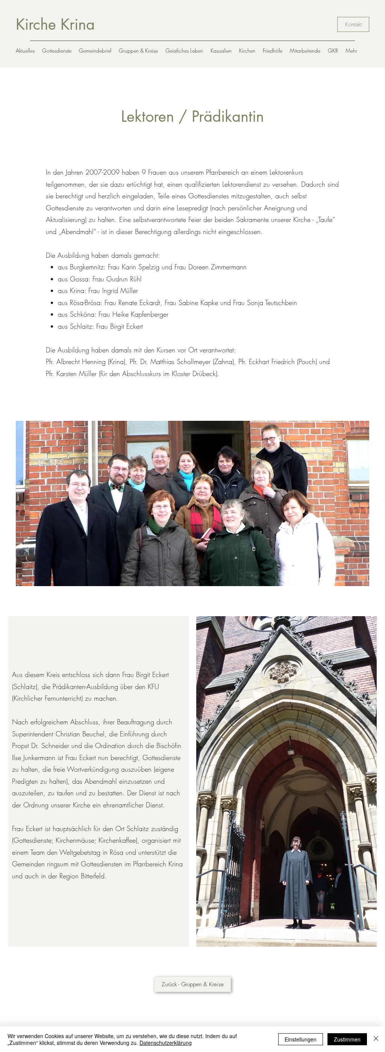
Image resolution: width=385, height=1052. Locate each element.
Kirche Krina (55, 24)
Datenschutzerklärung (165, 1042)
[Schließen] (375, 1039)
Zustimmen (347, 1039)
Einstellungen (301, 1039)
